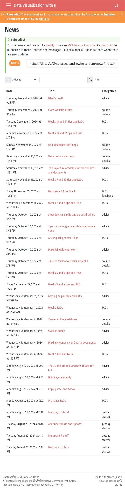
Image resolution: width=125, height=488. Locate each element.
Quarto (118, 476)
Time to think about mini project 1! (68, 261)
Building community (59, 377)
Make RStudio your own (62, 249)
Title (51, 91)
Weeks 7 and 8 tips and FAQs (65, 203)
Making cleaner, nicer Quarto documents (72, 342)
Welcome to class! (58, 447)
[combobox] (116, 5)
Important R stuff (58, 435)
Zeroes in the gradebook (62, 319)
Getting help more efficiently (65, 296)
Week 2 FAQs (55, 307)
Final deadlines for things (63, 145)
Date (9, 91)
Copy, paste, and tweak (61, 389)
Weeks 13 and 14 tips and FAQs (66, 121)
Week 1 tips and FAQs (60, 354)
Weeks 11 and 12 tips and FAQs (65, 133)
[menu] (8, 5)
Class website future (60, 110)
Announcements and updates (65, 424)
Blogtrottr (107, 45)
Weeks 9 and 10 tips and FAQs (65, 179)
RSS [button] (16, 63)
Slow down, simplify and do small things (71, 214)
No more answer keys (61, 156)
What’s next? (55, 98)
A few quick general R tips (63, 238)
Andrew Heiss (31, 476)
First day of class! (58, 412)
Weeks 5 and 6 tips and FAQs (65, 273)
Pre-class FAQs (57, 400)
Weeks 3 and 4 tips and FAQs (65, 284)
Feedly (50, 45)
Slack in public (56, 331)
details (44, 19)
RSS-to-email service (81, 45)
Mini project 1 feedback (62, 191)
